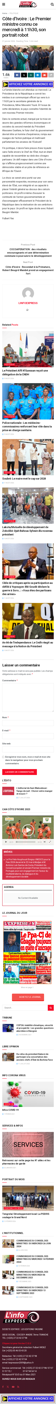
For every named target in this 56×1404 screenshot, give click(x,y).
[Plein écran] (49, 841)
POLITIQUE (14, 13)
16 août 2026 (9, 538)
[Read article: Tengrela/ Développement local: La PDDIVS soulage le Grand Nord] (28, 1198)
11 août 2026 (9, 598)
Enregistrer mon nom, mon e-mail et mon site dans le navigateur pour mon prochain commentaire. (27, 760)
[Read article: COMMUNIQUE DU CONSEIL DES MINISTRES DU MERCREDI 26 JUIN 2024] (8, 1243)
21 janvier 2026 (8, 41)
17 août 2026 (9, 483)
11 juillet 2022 (24, 1064)
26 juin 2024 (23, 1250)
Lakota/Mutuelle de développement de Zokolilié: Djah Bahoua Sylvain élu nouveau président (27, 531)
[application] (28, 830)
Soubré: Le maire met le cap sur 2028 (24, 478)
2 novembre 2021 (25, 1035)
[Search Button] (52, 4)
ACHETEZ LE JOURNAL (30, 997)
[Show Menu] (3, 4)
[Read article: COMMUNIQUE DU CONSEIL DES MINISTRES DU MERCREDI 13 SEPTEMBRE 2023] (8, 1290)
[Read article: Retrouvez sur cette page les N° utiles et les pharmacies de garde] (28, 1144)
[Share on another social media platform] (51, 75)
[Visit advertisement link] (28, 84)
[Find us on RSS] (18, 1387)
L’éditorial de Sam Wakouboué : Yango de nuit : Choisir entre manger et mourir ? (34, 791)
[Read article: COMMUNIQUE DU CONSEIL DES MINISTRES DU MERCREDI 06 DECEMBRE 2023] (8, 1275)
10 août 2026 (9, 650)
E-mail (6, 730)
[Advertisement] (28, 231)
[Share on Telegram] (38, 75)
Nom (5, 717)
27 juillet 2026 (24, 798)
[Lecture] (6, 841)
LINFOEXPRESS (28, 303)
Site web (6, 743)
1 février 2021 (9, 1114)
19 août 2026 (9, 378)
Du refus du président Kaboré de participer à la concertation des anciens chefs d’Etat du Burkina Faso (34, 1057)
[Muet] (44, 841)
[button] (28, 830)
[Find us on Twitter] (8, 1387)
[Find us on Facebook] (3, 1387)
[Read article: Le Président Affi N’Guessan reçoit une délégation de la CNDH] (28, 349)
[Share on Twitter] (24, 75)
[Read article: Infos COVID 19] (28, 1094)
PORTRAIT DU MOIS (14, 1208)
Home (4, 13)
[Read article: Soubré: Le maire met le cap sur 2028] (28, 457)
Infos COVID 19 (10, 1110)
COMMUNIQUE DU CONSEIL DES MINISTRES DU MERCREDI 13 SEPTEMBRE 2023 (32, 1290)
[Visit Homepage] (28, 4)
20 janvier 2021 (10, 1168)
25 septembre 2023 (25, 1297)
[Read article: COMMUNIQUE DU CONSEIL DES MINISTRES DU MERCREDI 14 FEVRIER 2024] (8, 1259)
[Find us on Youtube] (13, 1387)
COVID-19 (9, 1104)
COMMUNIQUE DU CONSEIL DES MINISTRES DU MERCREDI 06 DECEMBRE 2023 (32, 1275)
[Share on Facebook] (17, 75)
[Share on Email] (45, 75)
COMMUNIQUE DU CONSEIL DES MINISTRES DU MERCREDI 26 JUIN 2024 (33, 1243)
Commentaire (10, 680)
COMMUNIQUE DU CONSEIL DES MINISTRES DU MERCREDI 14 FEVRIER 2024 (35, 1259)
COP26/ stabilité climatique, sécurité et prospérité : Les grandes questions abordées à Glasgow (35, 1028)
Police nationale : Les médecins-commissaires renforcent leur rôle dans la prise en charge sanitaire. (27, 426)
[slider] (25, 842)
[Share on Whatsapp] (31, 75)
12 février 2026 (10, 1221)
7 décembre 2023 (24, 1281)
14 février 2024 (24, 1266)
